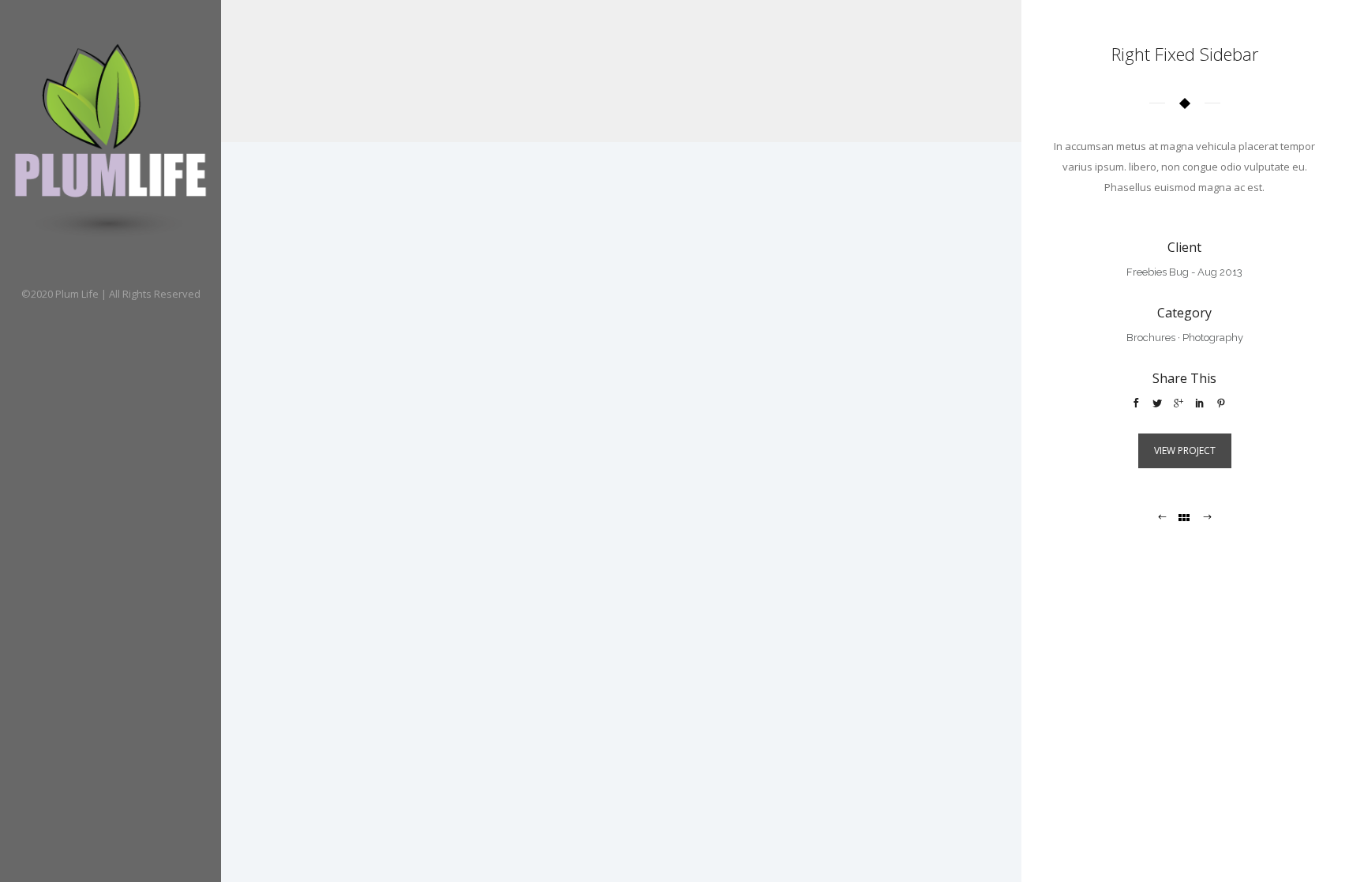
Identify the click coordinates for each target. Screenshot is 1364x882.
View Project (1185, 450)
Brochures (1150, 337)
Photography (1212, 337)
